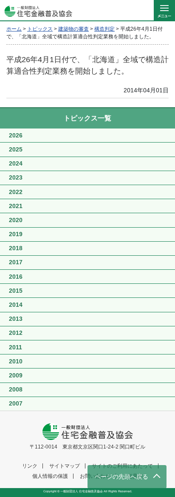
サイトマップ (64, 466)
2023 (16, 177)
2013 (16, 318)
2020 (16, 220)
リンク (29, 466)
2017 (16, 262)
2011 (15, 347)
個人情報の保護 (50, 476)
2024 (16, 163)
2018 (16, 248)
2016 (16, 276)
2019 (16, 234)
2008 (16, 389)
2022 (16, 192)
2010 (16, 361)
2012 (16, 332)
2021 (16, 206)
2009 (16, 375)
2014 (16, 304)
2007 (16, 403)
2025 (16, 149)
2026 (16, 135)
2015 (16, 290)
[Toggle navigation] (164, 10)
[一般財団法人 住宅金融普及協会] (36, 10)
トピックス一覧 (87, 118)
